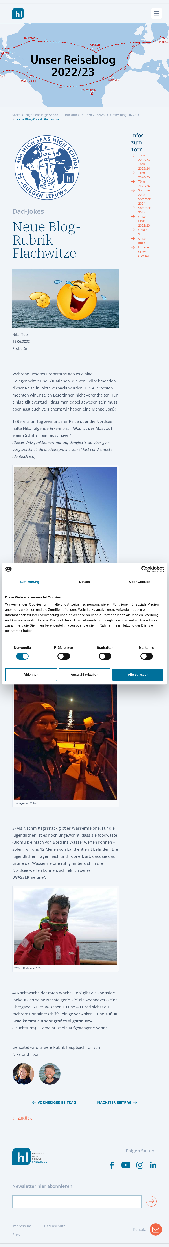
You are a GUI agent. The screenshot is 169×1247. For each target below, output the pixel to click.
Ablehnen (31, 674)
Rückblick (72, 115)
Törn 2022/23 (95, 115)
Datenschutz (54, 1226)
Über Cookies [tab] (139, 582)
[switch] (63, 656)
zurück (25, 1118)
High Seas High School (42, 115)
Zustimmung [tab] (29, 582)
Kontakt (147, 1230)
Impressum (21, 1226)
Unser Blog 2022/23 (124, 115)
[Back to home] (18, 13)
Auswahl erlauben (84, 674)
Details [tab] (84, 582)
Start (16, 115)
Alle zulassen (138, 674)
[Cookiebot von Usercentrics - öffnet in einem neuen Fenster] (144, 569)
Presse (18, 1234)
